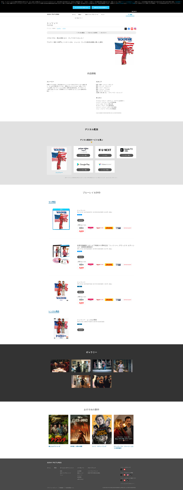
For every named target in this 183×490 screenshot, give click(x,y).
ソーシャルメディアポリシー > (127, 483)
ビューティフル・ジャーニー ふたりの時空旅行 (123, 447)
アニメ (102, 14)
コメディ (59, 28)
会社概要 (79, 471)
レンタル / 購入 (83, 155)
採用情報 (79, 477)
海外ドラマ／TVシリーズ (91, 14)
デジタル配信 (81, 32)
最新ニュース (80, 473)
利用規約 (61, 487)
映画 (79, 14)
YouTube (124, 475)
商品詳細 (81, 220)
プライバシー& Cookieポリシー (127, 1)
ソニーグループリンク (93, 471)
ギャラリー (104, 32)
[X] (121, 475)
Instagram (128, 475)
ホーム (74, 14)
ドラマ (64, 28)
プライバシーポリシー (52, 487)
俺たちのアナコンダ (54, 446)
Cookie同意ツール (70, 487)
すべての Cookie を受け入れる (81, 7)
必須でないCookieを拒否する (100, 7)
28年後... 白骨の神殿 (76, 446)
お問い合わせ (80, 479)
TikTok (131, 475)
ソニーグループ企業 (130, 3)
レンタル (105, 155)
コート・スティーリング (99, 446)
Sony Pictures (120, 3)
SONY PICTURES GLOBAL (94, 473)
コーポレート (78, 18)
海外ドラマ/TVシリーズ (65, 473)
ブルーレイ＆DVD (92, 32)
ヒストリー (79, 475)
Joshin (79, 232)
